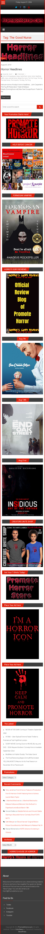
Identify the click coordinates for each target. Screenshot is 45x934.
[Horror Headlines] (22, 52)
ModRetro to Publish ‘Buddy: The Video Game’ (21, 754)
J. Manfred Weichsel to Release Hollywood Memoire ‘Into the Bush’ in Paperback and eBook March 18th (21, 804)
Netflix (2, 78)
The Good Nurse (5, 80)
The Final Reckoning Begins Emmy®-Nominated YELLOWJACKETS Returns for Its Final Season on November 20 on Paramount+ (21, 761)
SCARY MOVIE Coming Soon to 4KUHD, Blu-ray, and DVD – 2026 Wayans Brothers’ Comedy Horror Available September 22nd (22, 747)
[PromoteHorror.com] (22, 20)
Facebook (9, 908)
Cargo (18, 76)
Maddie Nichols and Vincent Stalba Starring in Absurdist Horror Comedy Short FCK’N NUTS (24, 814)
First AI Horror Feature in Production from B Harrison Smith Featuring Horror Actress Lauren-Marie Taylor (23, 793)
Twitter (8, 905)
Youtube (9, 915)
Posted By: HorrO (7, 74)
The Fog (39, 78)
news (6, 78)
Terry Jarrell (10, 790)
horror (29, 76)
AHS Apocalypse (11, 76)
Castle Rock (23, 76)
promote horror (13, 78)
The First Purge (32, 78)
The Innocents (15, 80)
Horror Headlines (11, 69)
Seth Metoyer (10, 822)
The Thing (28, 80)
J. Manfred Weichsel (12, 801)
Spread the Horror (23, 78)
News (3, 58)
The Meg (21, 80)
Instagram (9, 912)
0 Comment (20, 74)
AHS (4, 76)
